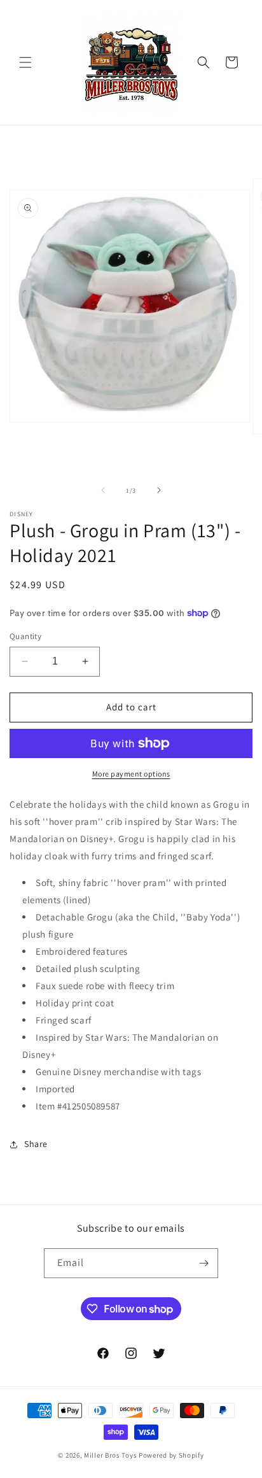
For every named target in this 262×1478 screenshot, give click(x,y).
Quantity (25, 636)
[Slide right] (159, 490)
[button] (25, 62)
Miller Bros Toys (110, 1455)
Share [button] (36, 1144)
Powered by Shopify (171, 1455)
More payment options (131, 773)
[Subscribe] (203, 1263)
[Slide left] (103, 490)
